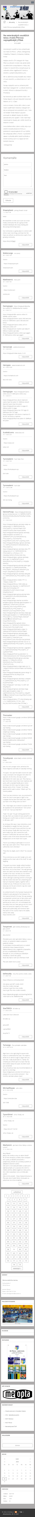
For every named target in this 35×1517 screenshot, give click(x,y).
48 (20, 1238)
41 (26, 1230)
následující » (17, 1268)
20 (20, 1211)
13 (26, 1203)
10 (8, 1203)
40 (20, 1230)
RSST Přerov (8, 1423)
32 (20, 1223)
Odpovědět (25, 245)
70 (8, 1261)
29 (26, 1219)
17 (26, 1207)
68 (20, 1257)
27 (14, 1219)
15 (14, 1207)
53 (26, 1242)
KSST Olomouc (9, 1419)
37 (26, 1226)
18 (8, 1211)
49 (26, 1238)
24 (20, 1215)
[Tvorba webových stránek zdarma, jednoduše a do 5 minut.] (16, 1512)
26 (8, 1219)
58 (8, 1249)
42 (8, 1234)
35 (14, 1226)
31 (14, 1223)
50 (8, 1242)
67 (14, 1257)
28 (20, 1219)
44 (20, 1234)
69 (26, 1257)
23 (14, 1215)
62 (8, 1253)
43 (14, 1234)
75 (20, 1265)
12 (20, 1203)
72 (20, 1261)
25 (26, 1215)
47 (14, 1238)
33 (26, 1223)
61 (26, 1249)
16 (20, 1207)
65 (26, 1253)
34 (8, 1226)
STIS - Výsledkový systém (12, 1415)
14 (8, 1207)
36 (20, 1226)
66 (8, 1257)
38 (8, 1230)
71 (14, 1261)
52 (20, 1242)
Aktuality (12, 22)
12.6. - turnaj (17, 1323)
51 (14, 1242)
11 (14, 1203)
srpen (17, 1459)
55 (14, 1245)
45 (26, 1234)
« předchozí (17, 1192)
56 (20, 1245)
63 (14, 1253)
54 (8, 1245)
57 (26, 1245)
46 (8, 1238)
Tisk (21, 1512)
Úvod (4, 22)
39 (14, 1230)
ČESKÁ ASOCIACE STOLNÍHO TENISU (15, 1411)
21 (26, 1211)
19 (14, 1211)
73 (26, 1261)
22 (8, 1215)
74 (14, 1265)
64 (20, 1253)
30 (8, 1223)
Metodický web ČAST (11, 1426)
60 (20, 1249)
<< (4, 1459)
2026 (17, 1462)
